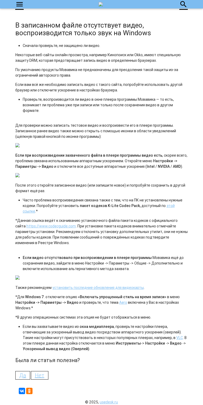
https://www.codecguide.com (51, 226)
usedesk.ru (109, 402)
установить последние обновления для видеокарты (98, 287)
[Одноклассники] (29, 391)
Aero (123, 302)
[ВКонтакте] (22, 391)
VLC (179, 337)
